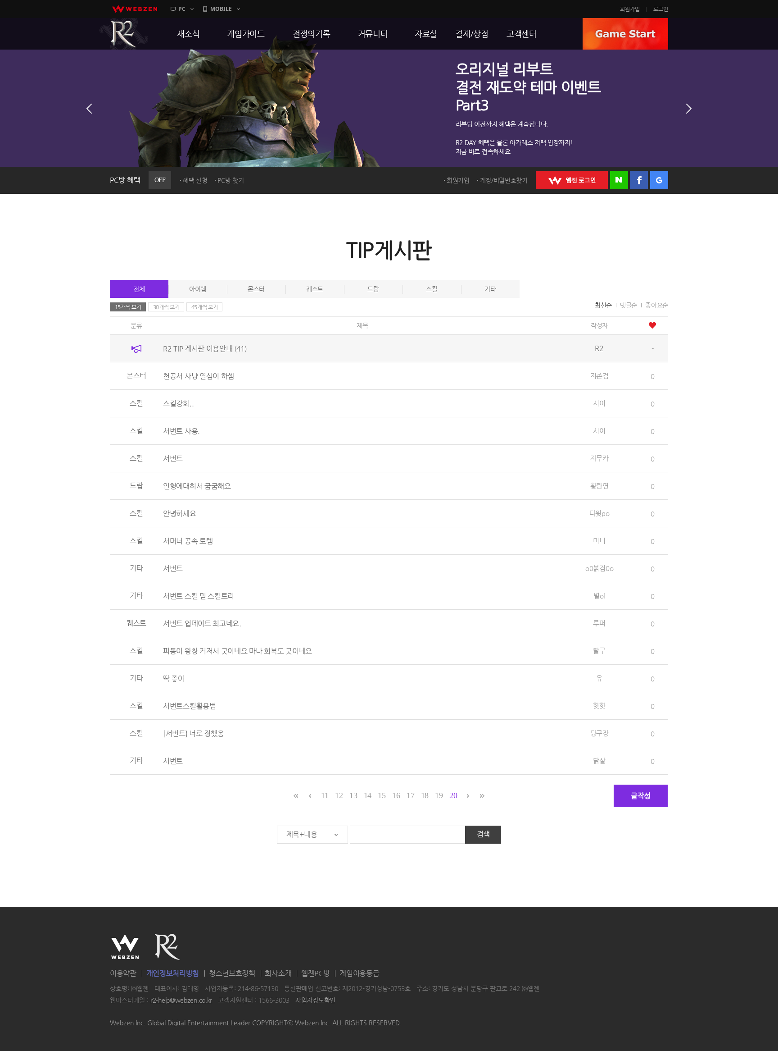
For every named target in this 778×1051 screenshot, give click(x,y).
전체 (139, 288)
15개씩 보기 (128, 307)
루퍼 (599, 623)
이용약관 (123, 973)
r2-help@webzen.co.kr (181, 1000)
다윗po (599, 513)
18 (425, 795)
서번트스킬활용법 (189, 706)
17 (410, 795)
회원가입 (630, 9)
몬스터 (256, 288)
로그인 (660, 9)
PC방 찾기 (230, 180)
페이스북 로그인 (639, 180)
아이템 (197, 288)
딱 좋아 (174, 678)
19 (439, 795)
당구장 (599, 733)
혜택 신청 (195, 180)
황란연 (599, 485)
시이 (599, 403)
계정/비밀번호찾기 (504, 180)
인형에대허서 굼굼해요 (197, 486)
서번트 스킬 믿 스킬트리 (198, 596)
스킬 (431, 288)
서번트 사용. (181, 431)
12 (339, 795)
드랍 (373, 288)
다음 (689, 109)
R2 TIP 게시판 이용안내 (205, 348)
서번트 (173, 458)
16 (396, 795)
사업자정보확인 (315, 1000)
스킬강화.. (178, 403)
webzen (134, 9)
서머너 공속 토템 (188, 541)
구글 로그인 (659, 180)
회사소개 (278, 973)
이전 (89, 109)
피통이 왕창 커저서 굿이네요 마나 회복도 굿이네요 (237, 651)
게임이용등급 (359, 973)
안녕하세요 (179, 513)
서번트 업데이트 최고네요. (202, 623)
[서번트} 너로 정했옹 (193, 733)
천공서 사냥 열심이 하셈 (198, 376)
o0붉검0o (599, 568)
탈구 (599, 650)
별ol (599, 595)
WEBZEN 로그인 (572, 180)
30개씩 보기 (166, 307)
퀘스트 (314, 288)
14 (367, 795)
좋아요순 (656, 305)
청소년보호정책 (232, 973)
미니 (599, 540)
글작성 (641, 795)
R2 (124, 34)
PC (181, 9)
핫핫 (599, 705)
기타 (490, 288)
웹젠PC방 (315, 973)
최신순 (603, 305)
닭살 (599, 760)
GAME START (625, 34)
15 (381, 795)
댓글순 (628, 305)
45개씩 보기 (204, 307)
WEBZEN (125, 947)
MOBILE (221, 9)
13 (353, 795)
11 (324, 795)
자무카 (599, 458)
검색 (483, 834)
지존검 (599, 375)
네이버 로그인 (619, 180)
